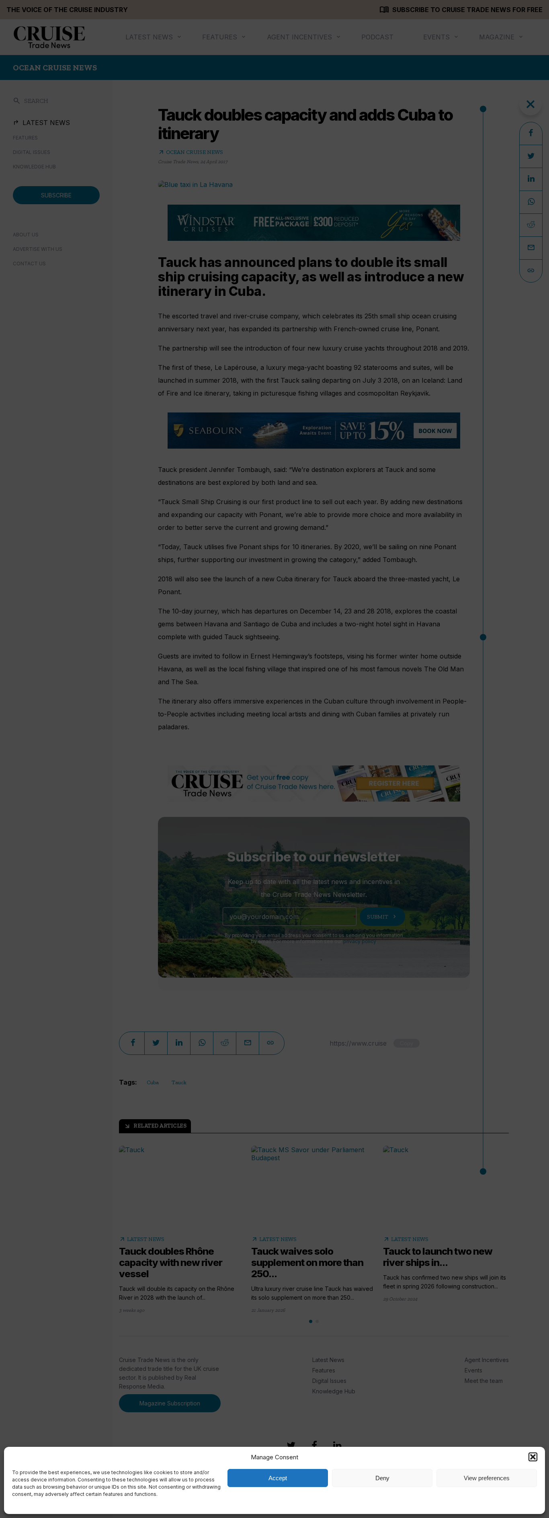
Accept (277, 1478)
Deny (382, 1478)
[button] (533, 1457)
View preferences (487, 1478)
